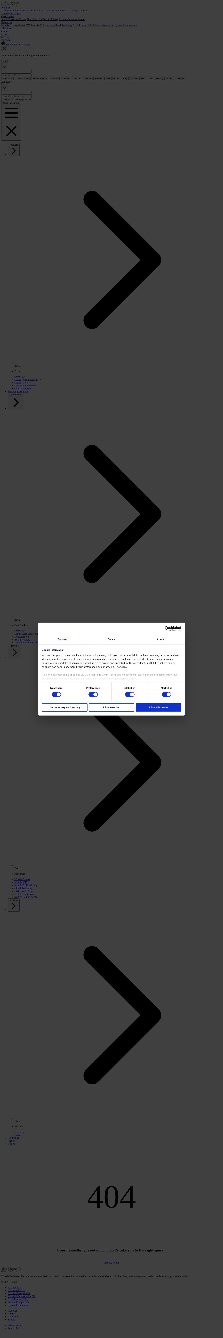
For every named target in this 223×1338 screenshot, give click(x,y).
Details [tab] (112, 639)
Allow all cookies (158, 707)
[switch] (93, 694)
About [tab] (160, 639)
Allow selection (111, 707)
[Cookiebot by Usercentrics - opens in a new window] (167, 628)
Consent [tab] (62, 639)
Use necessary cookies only (64, 707)
